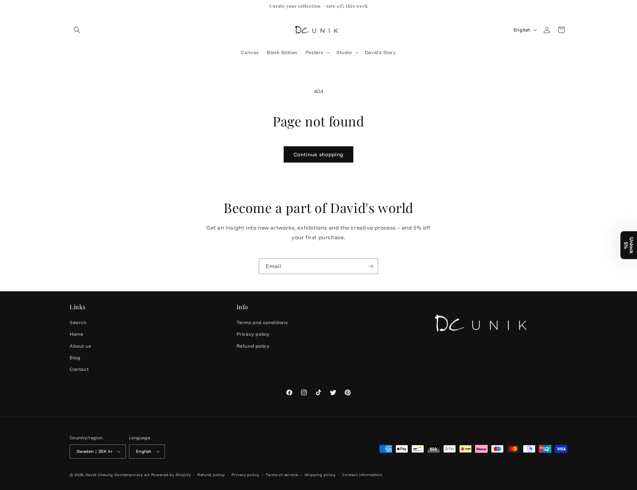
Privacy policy (253, 334)
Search (78, 322)
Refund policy (253, 346)
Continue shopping (318, 154)
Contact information (362, 474)
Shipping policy (320, 474)
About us (80, 346)
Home (76, 334)
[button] (77, 30)
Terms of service (282, 474)
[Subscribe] (370, 266)
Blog (75, 358)
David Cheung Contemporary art (118, 474)
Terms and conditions (262, 322)
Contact (79, 369)
